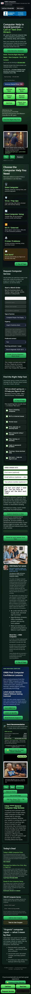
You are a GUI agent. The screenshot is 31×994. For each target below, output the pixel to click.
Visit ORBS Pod (10, 708)
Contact (6, 60)
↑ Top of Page (21, 264)
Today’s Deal (9, 96)
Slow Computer (14, 57)
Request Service (8, 991)
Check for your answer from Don (15, 538)
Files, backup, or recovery (14, 439)
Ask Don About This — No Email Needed (15, 800)
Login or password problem (15, 446)
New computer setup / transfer (16, 433)
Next (12, 157)
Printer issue (13, 422)
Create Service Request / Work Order (15, 355)
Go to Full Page (15, 795)
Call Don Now (9, 90)
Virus (21, 57)
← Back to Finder (10, 791)
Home (5, 55)
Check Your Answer (22, 103)
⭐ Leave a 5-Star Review (15, 982)
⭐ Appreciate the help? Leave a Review (15, 751)
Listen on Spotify (11, 713)
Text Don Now (22, 90)
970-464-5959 (21, 62)
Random (20, 157)
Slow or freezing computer (14, 410)
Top (23, 991)
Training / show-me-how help (17, 452)
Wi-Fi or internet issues (16, 416)
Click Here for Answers (15, 51)
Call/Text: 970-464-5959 (8, 8)
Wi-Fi (25, 57)
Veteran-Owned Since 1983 (14, 84)
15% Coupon (20, 8)
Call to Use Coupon (15, 918)
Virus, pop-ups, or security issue (14, 427)
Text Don (23, 986)
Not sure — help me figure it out (15, 458)
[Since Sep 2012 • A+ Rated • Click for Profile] (14, 14)
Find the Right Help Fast (16, 55)
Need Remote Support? (13, 718)
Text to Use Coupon (15, 922)
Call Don (8, 986)
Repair (5, 57)
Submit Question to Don (15, 514)
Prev (6, 157)
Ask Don (9, 103)
